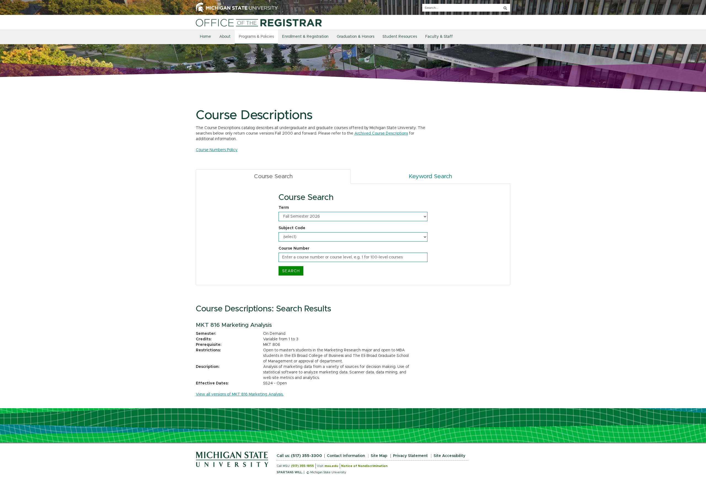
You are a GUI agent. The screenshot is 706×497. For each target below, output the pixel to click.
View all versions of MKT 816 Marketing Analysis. (240, 394)
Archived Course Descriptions (381, 133)
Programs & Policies (256, 37)
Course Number (294, 248)
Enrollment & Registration (305, 37)
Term (284, 208)
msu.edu (331, 465)
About (225, 37)
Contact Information (346, 456)
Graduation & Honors (355, 37)
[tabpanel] (353, 234)
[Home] (259, 23)
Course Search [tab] (273, 176)
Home (205, 37)
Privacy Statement (410, 456)
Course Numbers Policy (216, 150)
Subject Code (292, 228)
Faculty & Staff (439, 37)
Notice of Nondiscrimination (364, 465)
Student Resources (400, 37)
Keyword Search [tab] (430, 176)
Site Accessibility (449, 456)
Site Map (379, 456)
